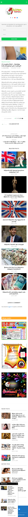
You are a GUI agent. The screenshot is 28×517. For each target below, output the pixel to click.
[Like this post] (16, 118)
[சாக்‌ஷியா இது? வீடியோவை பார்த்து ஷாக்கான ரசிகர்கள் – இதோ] (5, 427)
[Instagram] (12, 17)
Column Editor (6, 68)
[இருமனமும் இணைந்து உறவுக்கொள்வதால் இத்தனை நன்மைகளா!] (5, 471)
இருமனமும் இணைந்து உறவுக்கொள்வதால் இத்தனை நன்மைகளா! (18, 470)
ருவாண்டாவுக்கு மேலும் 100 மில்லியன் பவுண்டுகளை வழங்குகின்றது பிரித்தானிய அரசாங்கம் (12, 510)
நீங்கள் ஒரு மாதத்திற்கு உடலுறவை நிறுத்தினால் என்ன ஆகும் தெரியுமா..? (19, 479)
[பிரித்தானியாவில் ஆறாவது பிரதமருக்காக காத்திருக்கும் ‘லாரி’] (14, 159)
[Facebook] (10, 17)
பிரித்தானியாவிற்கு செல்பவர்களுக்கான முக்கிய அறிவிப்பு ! (12, 501)
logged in (10, 306)
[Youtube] (14, 17)
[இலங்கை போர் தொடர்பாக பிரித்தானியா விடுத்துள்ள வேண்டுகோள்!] (14, 256)
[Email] (17, 17)
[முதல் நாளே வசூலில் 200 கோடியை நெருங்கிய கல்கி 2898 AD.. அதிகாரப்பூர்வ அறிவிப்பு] (5, 436)
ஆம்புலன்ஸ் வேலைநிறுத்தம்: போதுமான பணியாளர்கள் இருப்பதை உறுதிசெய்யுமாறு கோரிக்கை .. (11, 490)
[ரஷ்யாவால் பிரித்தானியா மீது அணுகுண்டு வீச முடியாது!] (14, 209)
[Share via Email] (22, 118)
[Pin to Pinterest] (20, 118)
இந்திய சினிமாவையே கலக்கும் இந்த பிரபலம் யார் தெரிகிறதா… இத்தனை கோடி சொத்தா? (19, 416)
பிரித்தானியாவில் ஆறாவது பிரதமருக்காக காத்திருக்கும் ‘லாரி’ (18, 457)
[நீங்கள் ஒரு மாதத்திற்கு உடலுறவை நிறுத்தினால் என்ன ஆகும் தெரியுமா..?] (5, 480)
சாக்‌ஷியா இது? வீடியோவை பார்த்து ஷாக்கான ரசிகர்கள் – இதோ (19, 426)
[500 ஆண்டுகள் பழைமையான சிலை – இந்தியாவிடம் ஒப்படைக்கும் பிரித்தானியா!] (14, 184)
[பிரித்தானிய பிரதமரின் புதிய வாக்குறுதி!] (14, 233)
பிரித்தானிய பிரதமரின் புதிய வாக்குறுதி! (14, 244)
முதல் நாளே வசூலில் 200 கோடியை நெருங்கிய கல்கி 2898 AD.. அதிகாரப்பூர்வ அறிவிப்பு (18, 436)
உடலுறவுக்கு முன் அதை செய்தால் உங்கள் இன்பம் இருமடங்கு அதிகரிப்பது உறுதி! (19, 489)
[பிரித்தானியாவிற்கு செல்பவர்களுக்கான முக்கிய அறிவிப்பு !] (4, 501)
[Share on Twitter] (19, 118)
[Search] (26, 2)
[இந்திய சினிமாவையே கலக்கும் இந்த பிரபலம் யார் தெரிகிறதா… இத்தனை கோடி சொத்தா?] (5, 416)
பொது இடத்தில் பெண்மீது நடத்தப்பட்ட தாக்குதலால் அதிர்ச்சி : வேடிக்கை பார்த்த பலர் (18, 447)
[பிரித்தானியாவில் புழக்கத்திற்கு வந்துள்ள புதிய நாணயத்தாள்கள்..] (14, 281)
